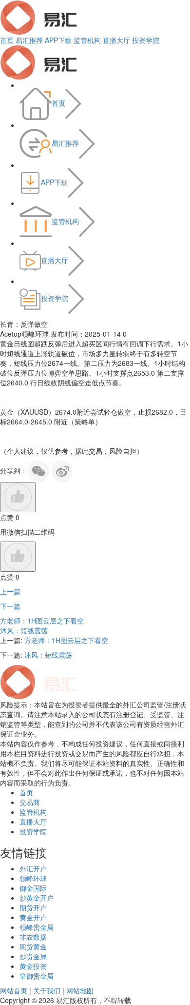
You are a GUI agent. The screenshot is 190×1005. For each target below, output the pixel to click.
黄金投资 (33, 966)
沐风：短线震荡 (24, 630)
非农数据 (33, 937)
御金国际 (33, 888)
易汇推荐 (29, 40)
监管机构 (87, 40)
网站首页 (13, 990)
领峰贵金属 (36, 927)
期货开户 (33, 907)
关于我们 (46, 990)
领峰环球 (33, 878)
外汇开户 (33, 868)
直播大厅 (116, 40)
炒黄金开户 (36, 898)
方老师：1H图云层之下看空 (42, 620)
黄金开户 (33, 917)
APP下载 (58, 40)
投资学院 (145, 40)
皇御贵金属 (36, 976)
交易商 (29, 802)
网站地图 (80, 990)
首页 (7, 40)
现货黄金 (33, 946)
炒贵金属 (33, 956)
